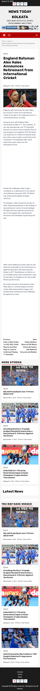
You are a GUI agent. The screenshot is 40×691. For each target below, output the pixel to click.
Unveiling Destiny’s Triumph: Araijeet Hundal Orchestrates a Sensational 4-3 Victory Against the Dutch (18, 432)
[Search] (36, 35)
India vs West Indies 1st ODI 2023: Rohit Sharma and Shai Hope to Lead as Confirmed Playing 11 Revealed (11, 347)
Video (20, 677)
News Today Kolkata (23, 86)
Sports (5, 54)
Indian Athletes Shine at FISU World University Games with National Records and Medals (28, 345)
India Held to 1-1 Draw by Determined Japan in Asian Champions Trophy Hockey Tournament (15, 474)
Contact (20, 672)
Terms (20, 674)
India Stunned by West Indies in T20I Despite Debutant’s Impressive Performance (20, 656)
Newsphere (30, 686)
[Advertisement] (20, 166)
